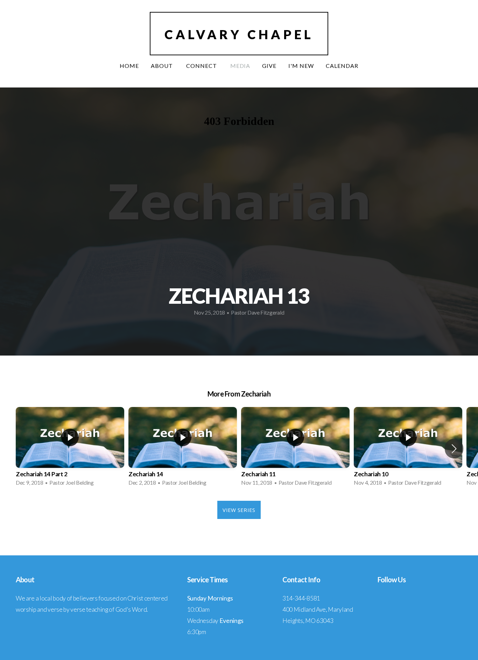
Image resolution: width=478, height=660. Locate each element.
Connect (202, 65)
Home (129, 65)
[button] (454, 448)
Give (269, 65)
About (162, 65)
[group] (70, 448)
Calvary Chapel (239, 34)
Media (240, 65)
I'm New (301, 65)
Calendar (342, 65)
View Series (239, 509)
